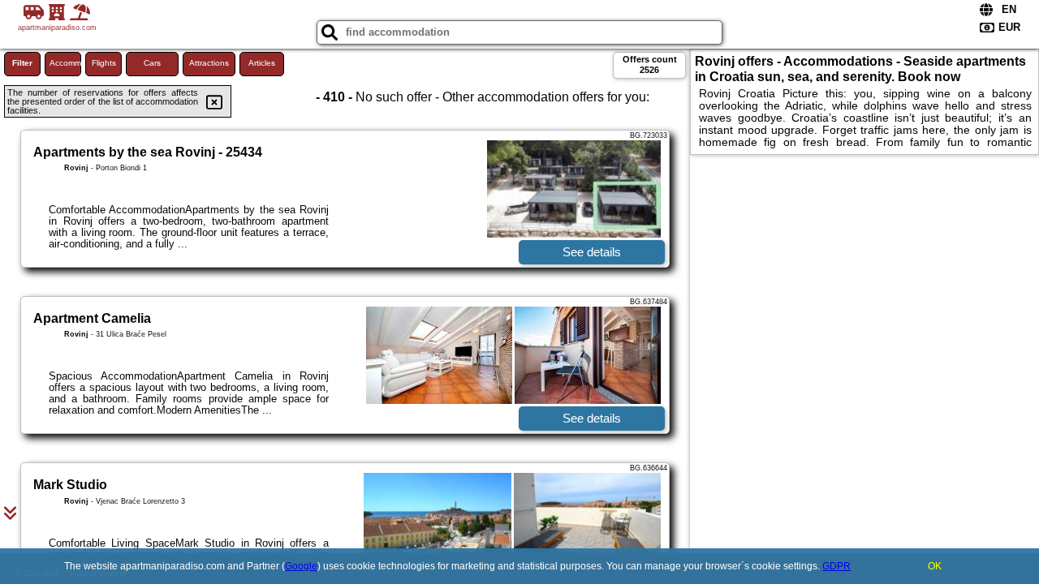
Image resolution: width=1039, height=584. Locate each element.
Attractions (209, 62)
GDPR (836, 566)
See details (592, 252)
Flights (104, 62)
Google (301, 566)
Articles (261, 62)
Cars (152, 62)
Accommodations (65, 62)
